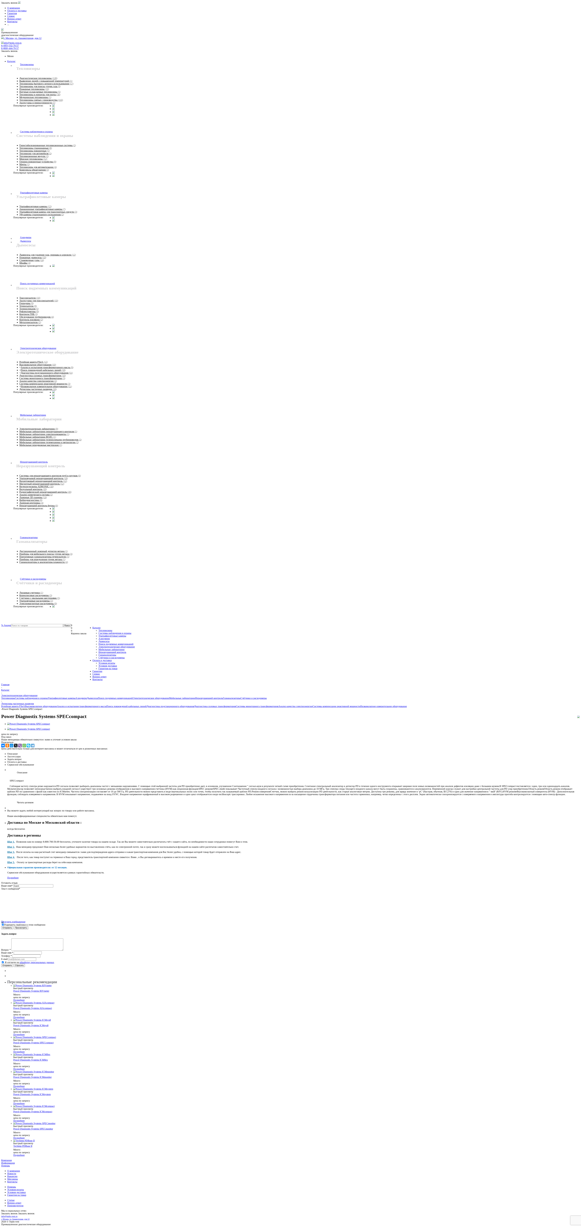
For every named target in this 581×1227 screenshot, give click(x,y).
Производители (15, 1205)
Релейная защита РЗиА (13, 706)
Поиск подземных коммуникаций (115, 644)
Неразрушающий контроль (112, 652)
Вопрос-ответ (99, 676)
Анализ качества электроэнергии (295, 706)
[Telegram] (32, 745)
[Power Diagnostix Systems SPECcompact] (28, 724)
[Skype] (28, 745)
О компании (13, 1171)
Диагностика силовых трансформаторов (215, 706)
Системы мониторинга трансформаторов (257, 706)
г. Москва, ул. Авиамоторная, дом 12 (22, 38)
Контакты (97, 679)
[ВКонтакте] (3, 745)
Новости (11, 1173)
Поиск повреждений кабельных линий (126, 706)
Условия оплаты (106, 663)
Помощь (5, 1165)
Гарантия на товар (107, 668)
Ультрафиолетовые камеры (112, 636)
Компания (6, 1160)
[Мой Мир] (11, 745)
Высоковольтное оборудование (41, 706)
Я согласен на (29, 962)
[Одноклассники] (7, 745)
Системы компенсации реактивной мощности (336, 706)
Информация (8, 1163)
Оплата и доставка (102, 660)
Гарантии (97, 671)
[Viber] (20, 745)
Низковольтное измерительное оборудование (383, 706)
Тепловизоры (105, 630)
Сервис (96, 674)
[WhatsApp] (24, 745)
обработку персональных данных (37, 962)
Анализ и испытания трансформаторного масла (81, 706)
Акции (6, 625)
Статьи (11, 1200)
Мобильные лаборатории (111, 649)
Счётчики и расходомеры (111, 657)
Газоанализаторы (107, 655)
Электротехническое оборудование (116, 646)
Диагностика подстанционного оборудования (170, 706)
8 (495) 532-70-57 (10, 45)
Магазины (12, 1179)
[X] (16, 745)
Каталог (11, 61)
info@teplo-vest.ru (12, 43)
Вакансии (12, 1176)
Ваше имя (7, 885)
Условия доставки (107, 666)
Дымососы (104, 641)
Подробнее (13, 877)
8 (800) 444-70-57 (10, 48)
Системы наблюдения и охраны (114, 633)
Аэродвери (104, 638)
